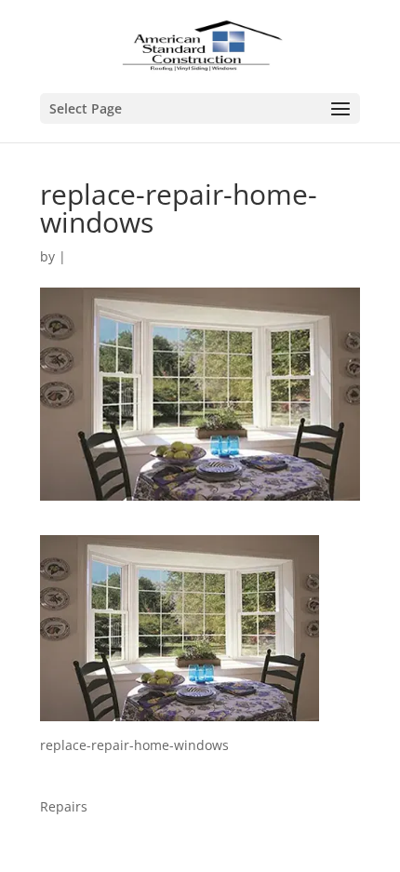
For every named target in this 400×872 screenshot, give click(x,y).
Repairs (63, 806)
